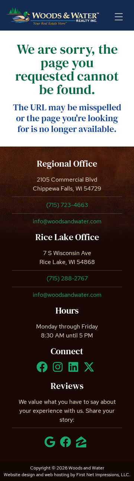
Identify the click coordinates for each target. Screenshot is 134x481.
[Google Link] (51, 445)
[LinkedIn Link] (75, 370)
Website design (19, 475)
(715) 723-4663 (67, 205)
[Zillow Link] (83, 445)
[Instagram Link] (59, 370)
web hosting (57, 475)
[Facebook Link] (43, 370)
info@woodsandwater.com (67, 221)
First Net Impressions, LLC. (103, 475)
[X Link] (90, 370)
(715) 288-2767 (67, 278)
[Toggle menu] (118, 16)
